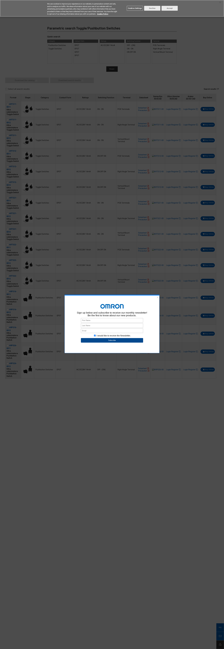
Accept (170, 8)
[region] (112, 8)
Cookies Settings (135, 8)
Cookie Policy (102, 14)
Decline (152, 8)
